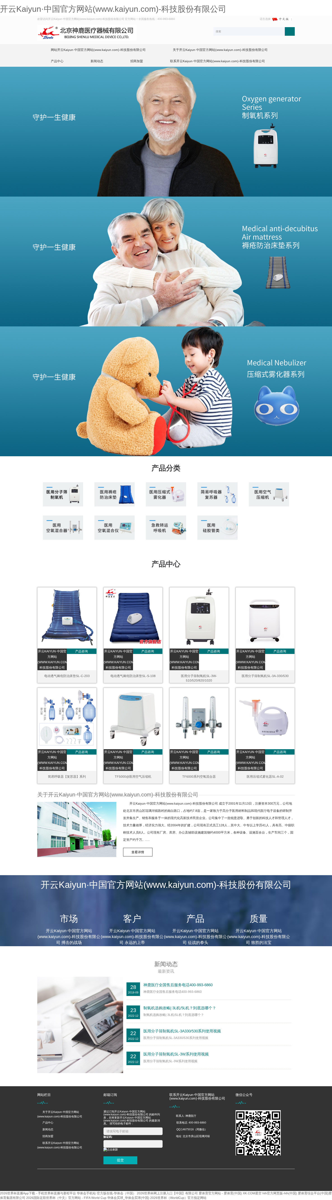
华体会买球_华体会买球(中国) (128, 1198)
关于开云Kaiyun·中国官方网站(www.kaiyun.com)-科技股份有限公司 (220, 50)
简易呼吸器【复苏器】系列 (67, 776)
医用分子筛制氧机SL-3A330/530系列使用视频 (182, 1031)
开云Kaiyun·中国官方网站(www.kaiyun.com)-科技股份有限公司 (113, 9)
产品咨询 (81, 651)
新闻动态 (97, 61)
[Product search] (290, 31)
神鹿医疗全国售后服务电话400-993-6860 (178, 985)
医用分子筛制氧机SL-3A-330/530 (265, 676)
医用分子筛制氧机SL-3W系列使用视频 (176, 1054)
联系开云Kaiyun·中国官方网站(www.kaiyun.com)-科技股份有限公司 (217, 61)
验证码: (107, 1136)
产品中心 (57, 61)
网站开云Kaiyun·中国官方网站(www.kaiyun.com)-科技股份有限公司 (98, 50)
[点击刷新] (110, 1150)
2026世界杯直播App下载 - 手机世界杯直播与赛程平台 (38, 1193)
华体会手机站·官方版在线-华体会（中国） (106, 1193)
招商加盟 (136, 61)
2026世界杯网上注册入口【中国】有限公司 (167, 1193)
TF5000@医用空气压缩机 (133, 776)
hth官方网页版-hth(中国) (279, 1193)
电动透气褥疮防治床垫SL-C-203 (67, 676)
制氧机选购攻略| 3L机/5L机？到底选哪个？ (179, 1008)
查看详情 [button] (137, 852)
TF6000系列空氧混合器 (199, 776)
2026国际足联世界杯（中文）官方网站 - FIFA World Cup (66, 1198)
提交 (120, 1160)
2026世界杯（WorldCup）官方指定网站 (178, 1198)
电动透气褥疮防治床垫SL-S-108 (133, 676)
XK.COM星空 (252, 1193)
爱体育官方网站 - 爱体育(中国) (220, 1193)
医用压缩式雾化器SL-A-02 (265, 776)
